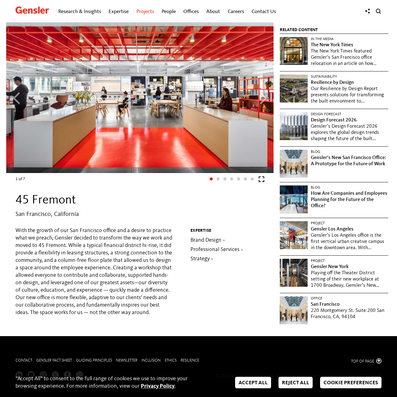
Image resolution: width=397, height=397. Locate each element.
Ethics (170, 360)
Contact (24, 360)
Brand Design (207, 240)
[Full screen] (261, 180)
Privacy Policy (158, 386)
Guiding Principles (94, 360)
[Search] (378, 11)
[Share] (367, 11)
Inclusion (151, 360)
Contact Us (264, 11)
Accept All (253, 383)
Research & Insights (79, 11)
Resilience (190, 360)
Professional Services (216, 249)
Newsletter (126, 360)
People (169, 11)
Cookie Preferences (350, 383)
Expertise (119, 11)
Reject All (295, 383)
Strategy (201, 259)
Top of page (363, 361)
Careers (236, 11)
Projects (145, 11)
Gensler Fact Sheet (54, 360)
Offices (191, 11)
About (213, 11)
